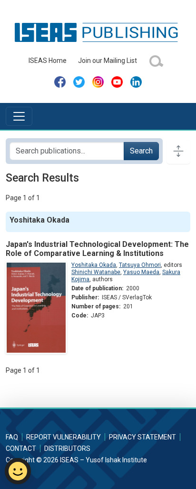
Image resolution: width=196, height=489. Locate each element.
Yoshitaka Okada (93, 265)
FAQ (12, 437)
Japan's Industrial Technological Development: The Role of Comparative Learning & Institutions (97, 249)
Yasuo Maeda (141, 272)
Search (141, 150)
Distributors (67, 448)
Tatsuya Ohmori (140, 265)
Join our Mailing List (107, 60)
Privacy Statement (142, 437)
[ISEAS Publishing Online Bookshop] (98, 32)
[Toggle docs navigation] (178, 151)
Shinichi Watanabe (95, 272)
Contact (21, 448)
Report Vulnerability (63, 437)
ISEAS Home (48, 60)
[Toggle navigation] (19, 116)
